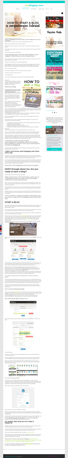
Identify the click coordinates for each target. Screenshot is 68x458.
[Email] (1, 232)
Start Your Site (54, 149)
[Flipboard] (1, 230)
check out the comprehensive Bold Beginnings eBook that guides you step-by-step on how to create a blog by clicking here (23, 440)
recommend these (30, 432)
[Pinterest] (1, 227)
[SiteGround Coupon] (54, 130)
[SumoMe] (1, 234)
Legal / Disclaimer (19, 456)
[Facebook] (1, 226)
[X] (1, 229)
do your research (29, 219)
